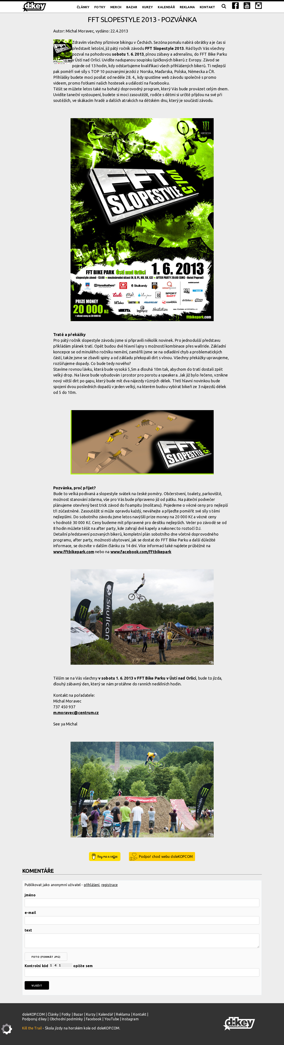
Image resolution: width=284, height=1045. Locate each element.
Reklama (187, 7)
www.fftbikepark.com (73, 551)
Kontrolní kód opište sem (59, 966)
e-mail (30, 913)
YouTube (112, 1019)
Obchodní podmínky (66, 1019)
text (28, 930)
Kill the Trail (32, 1028)
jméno (30, 895)
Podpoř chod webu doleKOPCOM (166, 857)
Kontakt (207, 7)
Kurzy (147, 7)
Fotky (99, 7)
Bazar (131, 7)
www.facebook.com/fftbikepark (140, 551)
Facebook (93, 1019)
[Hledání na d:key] (223, 7)
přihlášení (92, 885)
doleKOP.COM (33, 1014)
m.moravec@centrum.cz (76, 712)
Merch (115, 7)
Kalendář (166, 7)
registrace (109, 885)
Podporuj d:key (34, 1019)
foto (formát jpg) (46, 957)
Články (83, 7)
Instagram (130, 1019)
